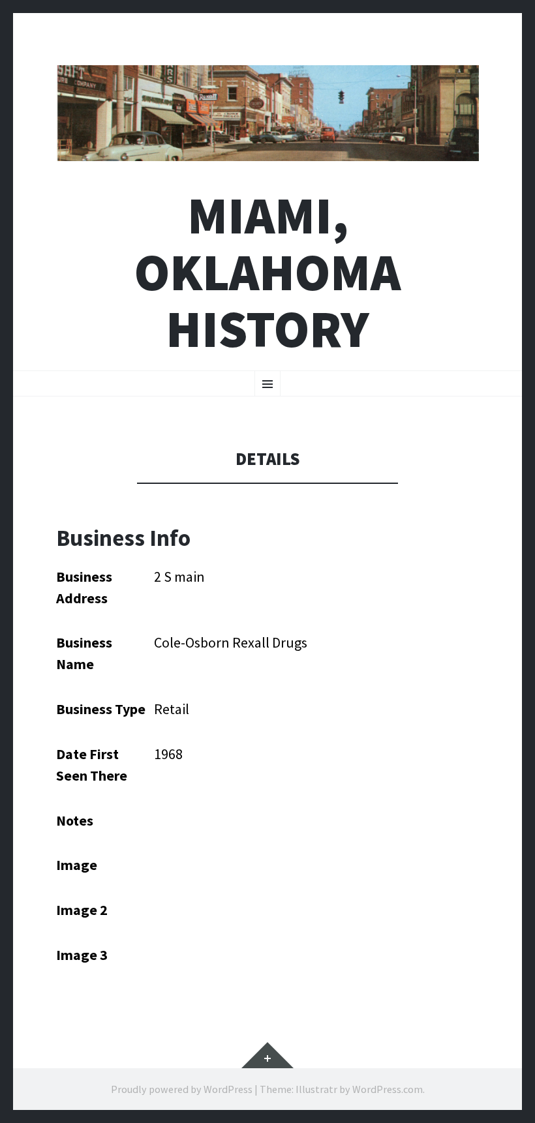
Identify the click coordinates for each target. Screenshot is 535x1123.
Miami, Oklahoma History (267, 272)
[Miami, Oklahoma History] (267, 113)
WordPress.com (387, 1089)
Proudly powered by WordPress (181, 1089)
